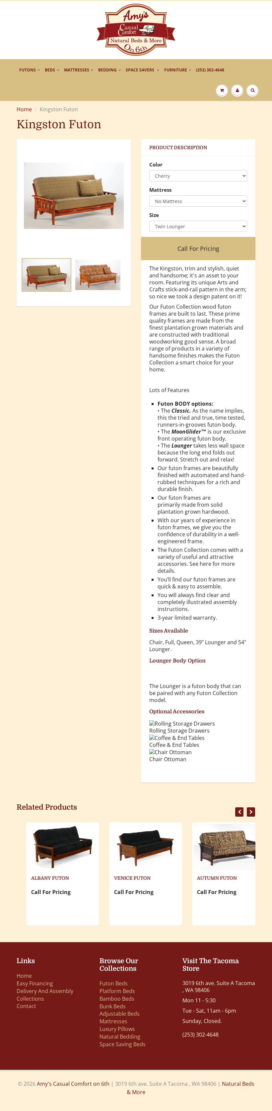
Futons (27, 70)
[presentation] (239, 812)
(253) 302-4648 (210, 70)
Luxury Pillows (117, 1029)
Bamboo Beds (117, 998)
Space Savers (140, 70)
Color (156, 164)
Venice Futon (122, 878)
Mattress (160, 189)
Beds (50, 70)
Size (154, 215)
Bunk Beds (113, 1006)
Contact (26, 1006)
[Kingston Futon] (74, 195)
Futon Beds (114, 983)
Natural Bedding (120, 1036)
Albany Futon (40, 878)
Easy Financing (35, 983)
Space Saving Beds (123, 1044)
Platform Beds (117, 991)
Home (24, 109)
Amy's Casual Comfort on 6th (74, 1083)
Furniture (175, 70)
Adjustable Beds (120, 1013)
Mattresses (76, 70)
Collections (30, 998)
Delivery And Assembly (45, 991)
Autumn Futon (207, 878)
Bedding (107, 70)
